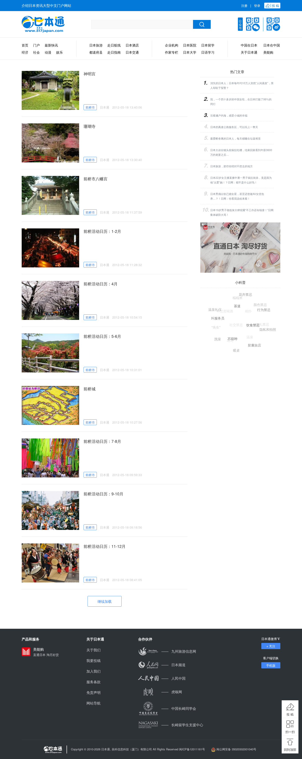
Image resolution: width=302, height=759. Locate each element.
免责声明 (93, 692)
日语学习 (207, 52)
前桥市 (90, 107)
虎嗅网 (171, 691)
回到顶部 (290, 749)
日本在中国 (271, 45)
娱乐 (59, 52)
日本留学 (207, 45)
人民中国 (173, 678)
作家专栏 (171, 52)
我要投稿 (93, 660)
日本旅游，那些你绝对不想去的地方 (231, 166)
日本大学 (189, 52)
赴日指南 (114, 52)
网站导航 (93, 703)
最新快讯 (51, 45)
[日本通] (43, 24)
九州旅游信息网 (178, 651)
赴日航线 (114, 45)
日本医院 (189, 45)
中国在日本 (249, 45)
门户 (36, 45)
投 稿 (290, 714)
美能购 (268, 52)
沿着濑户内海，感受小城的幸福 (228, 115)
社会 (36, 52)
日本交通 (132, 52)
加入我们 (93, 671)
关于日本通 (249, 52)
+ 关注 (270, 646)
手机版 (270, 665)
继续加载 (104, 601)
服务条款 (93, 681)
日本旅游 (96, 45)
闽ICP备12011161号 (192, 749)
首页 (25, 45)
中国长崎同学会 (178, 708)
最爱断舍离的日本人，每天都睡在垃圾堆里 (235, 138)
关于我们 (93, 649)
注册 (244, 5)
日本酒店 (132, 45)
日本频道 (173, 664)
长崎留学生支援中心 (182, 724)
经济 (25, 52)
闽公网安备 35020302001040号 (236, 749)
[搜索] (202, 24)
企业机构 (171, 45)
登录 (257, 5)
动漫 (48, 52)
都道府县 (96, 52)
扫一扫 (290, 732)
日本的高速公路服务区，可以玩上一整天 (234, 127)
